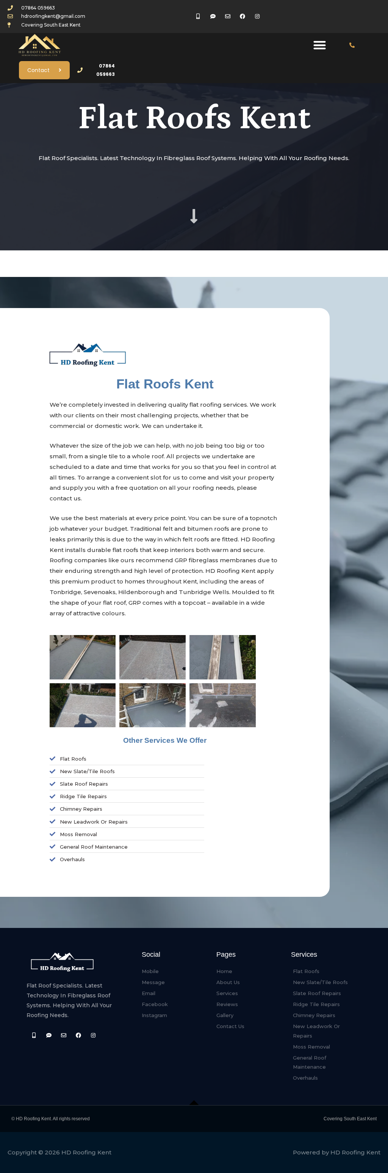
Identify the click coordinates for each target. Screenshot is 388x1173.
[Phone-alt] (352, 45)
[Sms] (48, 1035)
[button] (320, 45)
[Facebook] (78, 1035)
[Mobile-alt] (34, 1035)
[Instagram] (93, 1035)
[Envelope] (63, 1035)
